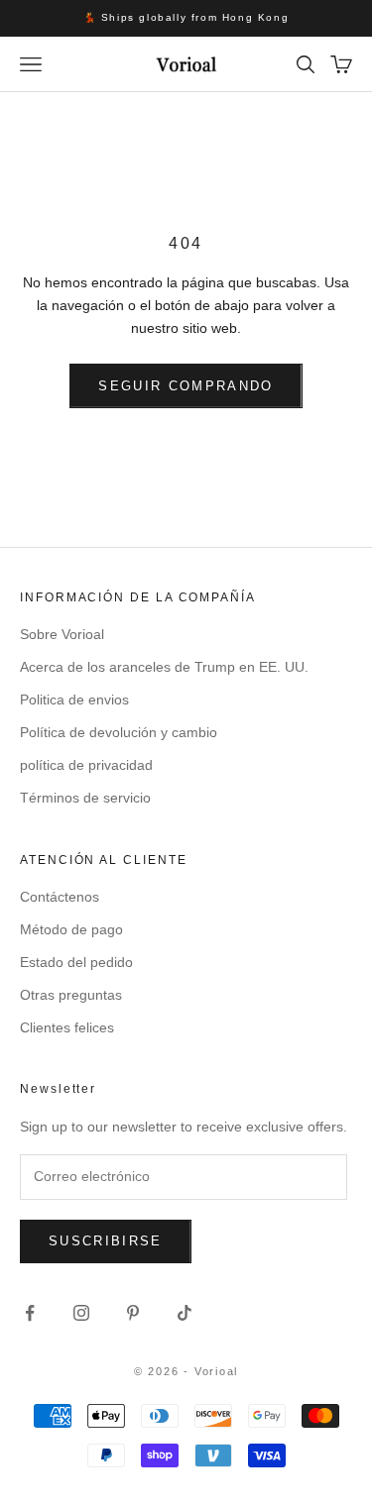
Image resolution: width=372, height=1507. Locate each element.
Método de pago (71, 929)
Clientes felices (67, 1027)
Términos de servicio (85, 798)
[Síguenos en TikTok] (184, 1313)
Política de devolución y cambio (118, 732)
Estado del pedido (76, 962)
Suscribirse (106, 1241)
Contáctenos (59, 897)
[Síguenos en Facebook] (30, 1313)
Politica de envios (74, 699)
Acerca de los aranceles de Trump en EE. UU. (164, 667)
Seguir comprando (185, 385)
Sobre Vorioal (62, 634)
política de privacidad (86, 765)
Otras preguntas (71, 995)
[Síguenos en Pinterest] (133, 1313)
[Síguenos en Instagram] (81, 1313)
